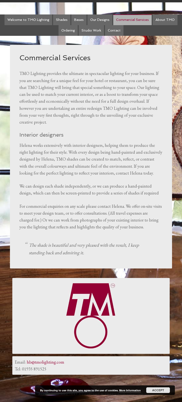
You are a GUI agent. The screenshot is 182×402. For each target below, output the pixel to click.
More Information (130, 390)
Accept (158, 390)
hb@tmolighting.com (45, 362)
